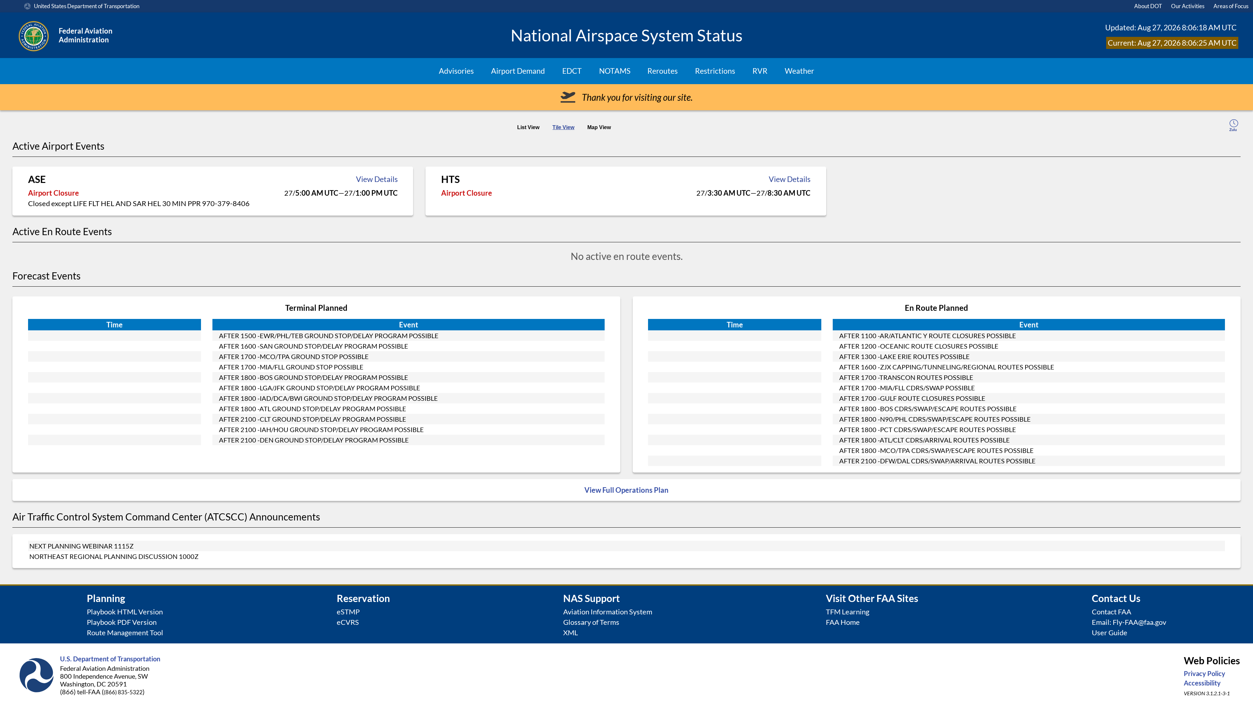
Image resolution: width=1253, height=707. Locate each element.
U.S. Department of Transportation (110, 659)
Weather (799, 71)
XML (570, 632)
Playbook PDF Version (122, 622)
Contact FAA (1111, 611)
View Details (377, 179)
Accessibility (1202, 683)
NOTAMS (614, 71)
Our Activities (1187, 6)
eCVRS (348, 622)
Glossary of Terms (591, 622)
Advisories (456, 71)
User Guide (1109, 632)
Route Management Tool (125, 632)
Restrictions (715, 71)
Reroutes (662, 71)
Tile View (563, 127)
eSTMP (348, 611)
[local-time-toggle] (1234, 126)
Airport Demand (518, 71)
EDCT (572, 71)
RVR (759, 71)
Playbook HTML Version (125, 611)
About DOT (1148, 6)
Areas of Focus (1231, 6)
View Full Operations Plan (626, 490)
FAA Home (843, 622)
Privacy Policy (1204, 673)
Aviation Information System (607, 611)
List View (528, 127)
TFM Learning (847, 611)
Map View (599, 127)
